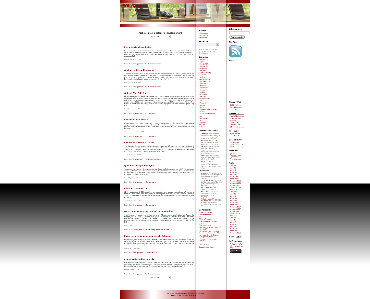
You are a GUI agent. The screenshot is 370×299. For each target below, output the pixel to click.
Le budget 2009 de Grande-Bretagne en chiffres (209, 236)
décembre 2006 (235, 233)
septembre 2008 (235, 187)
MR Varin (204, 146)
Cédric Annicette (235, 105)
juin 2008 (233, 194)
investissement (204, 98)
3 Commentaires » (151, 113)
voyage (202, 124)
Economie (202, 83)
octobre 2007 (234, 211)
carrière (135, 230)
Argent (201, 62)
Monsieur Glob (235, 125)
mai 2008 (233, 196)
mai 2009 (233, 170)
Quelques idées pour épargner (139, 165)
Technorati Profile (236, 244)
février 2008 (234, 202)
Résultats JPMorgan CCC (136, 188)
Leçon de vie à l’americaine (137, 47)
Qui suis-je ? (203, 37)
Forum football (204, 244)
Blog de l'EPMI (204, 64)
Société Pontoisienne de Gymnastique (235, 155)
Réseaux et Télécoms (207, 114)
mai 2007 (233, 222)
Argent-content (235, 134)
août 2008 (233, 189)
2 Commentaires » (151, 205)
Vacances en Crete (206, 217)
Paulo (203, 155)
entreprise (203, 85)
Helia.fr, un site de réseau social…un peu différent (149, 211)
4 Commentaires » (151, 182)
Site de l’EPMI (234, 143)
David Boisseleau (236, 107)
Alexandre (204, 133)
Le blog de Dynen (207, 173)
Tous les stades (235, 159)
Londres (202, 107)
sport (201, 116)
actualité (202, 59)
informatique (203, 94)
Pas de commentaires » (153, 64)
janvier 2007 (234, 231)
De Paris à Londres (236, 118)
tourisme (202, 122)
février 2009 (234, 176)
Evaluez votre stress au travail (139, 142)
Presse (202, 111)
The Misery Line (205, 225)
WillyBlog (200, 293)
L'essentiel (203, 103)
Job (200, 101)
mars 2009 (233, 174)
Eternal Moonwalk (205, 212)
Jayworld (233, 120)
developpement (138, 64)
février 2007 (234, 228)
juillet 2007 (233, 218)
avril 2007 (233, 224)
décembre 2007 (235, 207)
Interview (202, 96)
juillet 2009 (233, 166)
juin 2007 (233, 220)
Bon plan (202, 70)
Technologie (203, 118)
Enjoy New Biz (235, 136)
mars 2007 (233, 226)
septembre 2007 (235, 213)
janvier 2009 (234, 179)
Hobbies (202, 92)
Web (152, 230)
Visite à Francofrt (205, 219)
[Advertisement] (185, 23)
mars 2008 (233, 200)
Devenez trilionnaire (206, 215)
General (202, 90)
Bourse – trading (205, 72)
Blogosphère (203, 66)
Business (202, 75)
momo (203, 161)
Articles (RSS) (176, 295)
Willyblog (132, 5)
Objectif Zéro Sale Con (135, 93)
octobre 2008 (234, 185)
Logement (202, 105)
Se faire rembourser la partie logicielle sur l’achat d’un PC (209, 232)
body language (204, 68)
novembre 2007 (235, 209)
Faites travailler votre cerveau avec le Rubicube (147, 236)
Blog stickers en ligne (206, 247)
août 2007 (233, 215)
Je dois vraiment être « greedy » (140, 259)
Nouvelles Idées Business (208, 109)
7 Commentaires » (151, 136)
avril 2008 (233, 198)
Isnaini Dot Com (180, 293)
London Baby (234, 122)
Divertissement (204, 81)
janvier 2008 (234, 205)
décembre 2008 (235, 181)
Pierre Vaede (234, 109)
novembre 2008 (235, 183)
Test (200, 120)
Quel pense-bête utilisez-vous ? (140, 70)
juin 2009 (233, 168)
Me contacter (204, 35)
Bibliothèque (203, 33)
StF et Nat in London (237, 127)
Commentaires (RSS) (190, 295)
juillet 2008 (233, 192)
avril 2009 (233, 172)
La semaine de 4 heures (136, 119)
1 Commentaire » (151, 253)
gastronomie (203, 88)
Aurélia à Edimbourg (237, 116)
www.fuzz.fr (205, 188)
